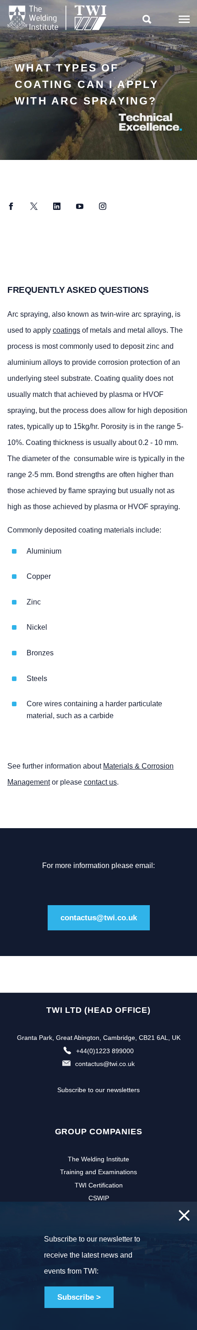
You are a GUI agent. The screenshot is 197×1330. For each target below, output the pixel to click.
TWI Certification (99, 1185)
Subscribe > (79, 1297)
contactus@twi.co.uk (98, 917)
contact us (100, 782)
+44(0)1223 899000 (105, 1051)
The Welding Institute (98, 1159)
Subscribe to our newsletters (98, 1090)
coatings (66, 330)
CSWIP (98, 1198)
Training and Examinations (98, 1172)
